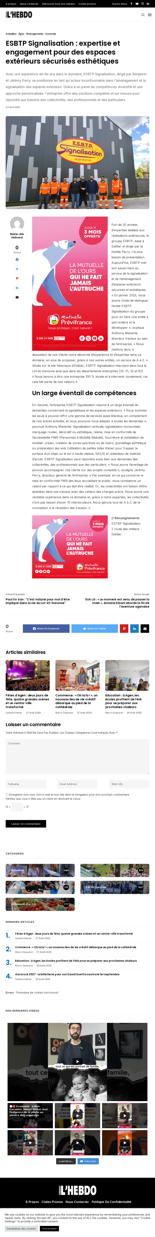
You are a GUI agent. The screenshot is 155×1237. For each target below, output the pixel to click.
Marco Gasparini (64, 712)
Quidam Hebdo (14, 712)
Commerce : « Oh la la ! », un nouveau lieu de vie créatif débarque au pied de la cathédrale (76, 701)
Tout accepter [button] (49, 1228)
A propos (11, 3)
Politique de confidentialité (112, 1202)
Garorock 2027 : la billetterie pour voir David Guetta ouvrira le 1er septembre (67, 974)
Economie (50, 34)
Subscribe (90, 1161)
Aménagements (34, 34)
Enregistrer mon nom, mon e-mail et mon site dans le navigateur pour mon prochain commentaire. (69, 794)
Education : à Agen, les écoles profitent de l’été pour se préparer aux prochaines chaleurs (123, 701)
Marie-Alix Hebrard (17, 235)
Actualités (11, 34)
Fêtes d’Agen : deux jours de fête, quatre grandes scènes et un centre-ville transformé (27, 701)
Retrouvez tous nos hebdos (58, 3)
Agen (21, 34)
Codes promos (87, 3)
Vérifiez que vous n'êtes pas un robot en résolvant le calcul (43, 798)
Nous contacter (29, 3)
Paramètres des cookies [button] (21, 1228)
